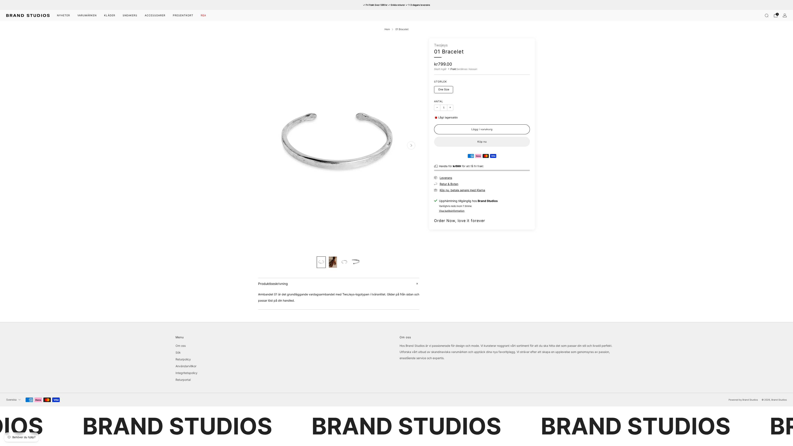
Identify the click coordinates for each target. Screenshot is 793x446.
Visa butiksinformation (451, 210)
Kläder (109, 15)
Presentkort (183, 15)
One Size (443, 89)
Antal (438, 101)
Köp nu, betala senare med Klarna (462, 190)
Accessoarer (155, 15)
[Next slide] (411, 145)
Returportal (183, 379)
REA (203, 15)
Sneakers (130, 15)
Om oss (181, 345)
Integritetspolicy (186, 373)
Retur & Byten (449, 184)
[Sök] (767, 15)
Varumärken (87, 15)
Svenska (11, 399)
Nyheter (63, 15)
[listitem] (396, 5)
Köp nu (482, 141)
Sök (178, 352)
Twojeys (441, 45)
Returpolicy (183, 359)
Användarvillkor (186, 366)
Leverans (446, 177)
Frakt (453, 69)
